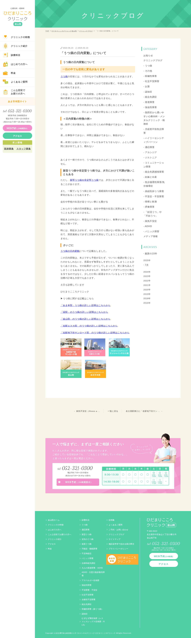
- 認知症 (147, 92)
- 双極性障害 (150, 76)
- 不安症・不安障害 (153, 196)
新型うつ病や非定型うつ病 (84, 180)
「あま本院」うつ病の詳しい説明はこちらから (85, 305)
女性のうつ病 (87, 539)
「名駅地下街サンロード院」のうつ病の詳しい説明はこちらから (95, 332)
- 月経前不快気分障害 (153, 131)
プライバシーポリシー (118, 549)
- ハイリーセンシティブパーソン (153, 140)
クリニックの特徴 (55, 525)
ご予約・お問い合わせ (118, 530)
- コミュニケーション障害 (153, 165)
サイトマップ (114, 539)
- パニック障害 (151, 231)
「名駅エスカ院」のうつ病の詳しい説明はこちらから (89, 326)
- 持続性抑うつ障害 (153, 191)
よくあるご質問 (115, 525)
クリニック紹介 (55, 539)
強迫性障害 (86, 585)
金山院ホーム (54, 520)
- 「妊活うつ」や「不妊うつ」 (152, 214)
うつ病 (64, 76)
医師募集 (9, 149)
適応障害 (85, 530)
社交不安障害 (87, 595)
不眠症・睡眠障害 (89, 549)
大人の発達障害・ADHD (92, 568)
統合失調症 (86, 604)
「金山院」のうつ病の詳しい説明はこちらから (85, 319)
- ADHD (147, 226)
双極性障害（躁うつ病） (92, 609)
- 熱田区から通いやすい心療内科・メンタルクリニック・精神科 (154, 118)
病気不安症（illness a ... (88, 411)
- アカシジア (150, 152)
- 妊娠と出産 (150, 177)
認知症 (85, 614)
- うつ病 (147, 66)
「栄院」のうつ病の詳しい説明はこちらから (84, 312)
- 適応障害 (149, 147)
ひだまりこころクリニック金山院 (64, 31)
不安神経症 (86, 553)
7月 (147, 265)
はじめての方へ (55, 530)
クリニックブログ (86, 31)
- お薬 (146, 86)
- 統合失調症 (150, 97)
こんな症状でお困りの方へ (59, 534)
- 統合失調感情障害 (153, 172)
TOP (47, 31)
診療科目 (85, 520)
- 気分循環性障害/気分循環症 (154, 184)
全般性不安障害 (88, 599)
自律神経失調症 (88, 563)
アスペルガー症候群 (90, 580)
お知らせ (148, 55)
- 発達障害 (149, 102)
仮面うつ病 (86, 544)
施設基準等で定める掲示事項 (121, 544)
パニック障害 (87, 558)
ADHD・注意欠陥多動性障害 (93, 574)
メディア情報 (150, 236)
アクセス (52, 544)
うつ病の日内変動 (70, 251)
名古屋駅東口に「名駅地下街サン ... (143, 411)
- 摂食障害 (149, 207)
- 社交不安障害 (151, 81)
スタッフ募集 (23, 149)
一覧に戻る (113, 411)
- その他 (147, 71)
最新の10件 (151, 253)
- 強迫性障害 (150, 107)
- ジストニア (150, 157)
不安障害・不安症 (89, 590)
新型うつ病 (86, 534)
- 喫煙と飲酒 (150, 201)
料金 (50, 549)
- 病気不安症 (150, 221)
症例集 (112, 520)
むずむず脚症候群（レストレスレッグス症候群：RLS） (93, 621)
